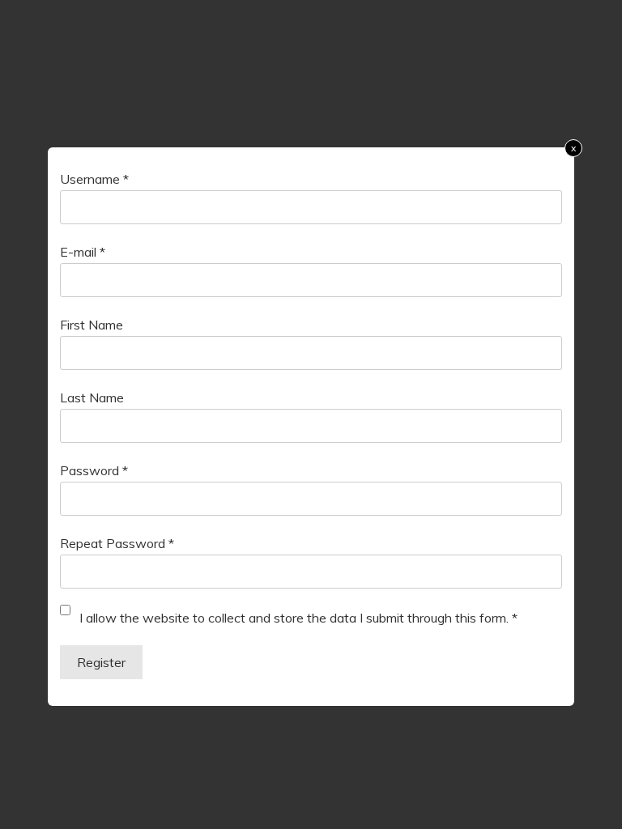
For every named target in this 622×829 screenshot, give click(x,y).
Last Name (92, 397)
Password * (94, 470)
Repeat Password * (117, 543)
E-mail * (82, 252)
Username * (94, 179)
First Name (91, 325)
